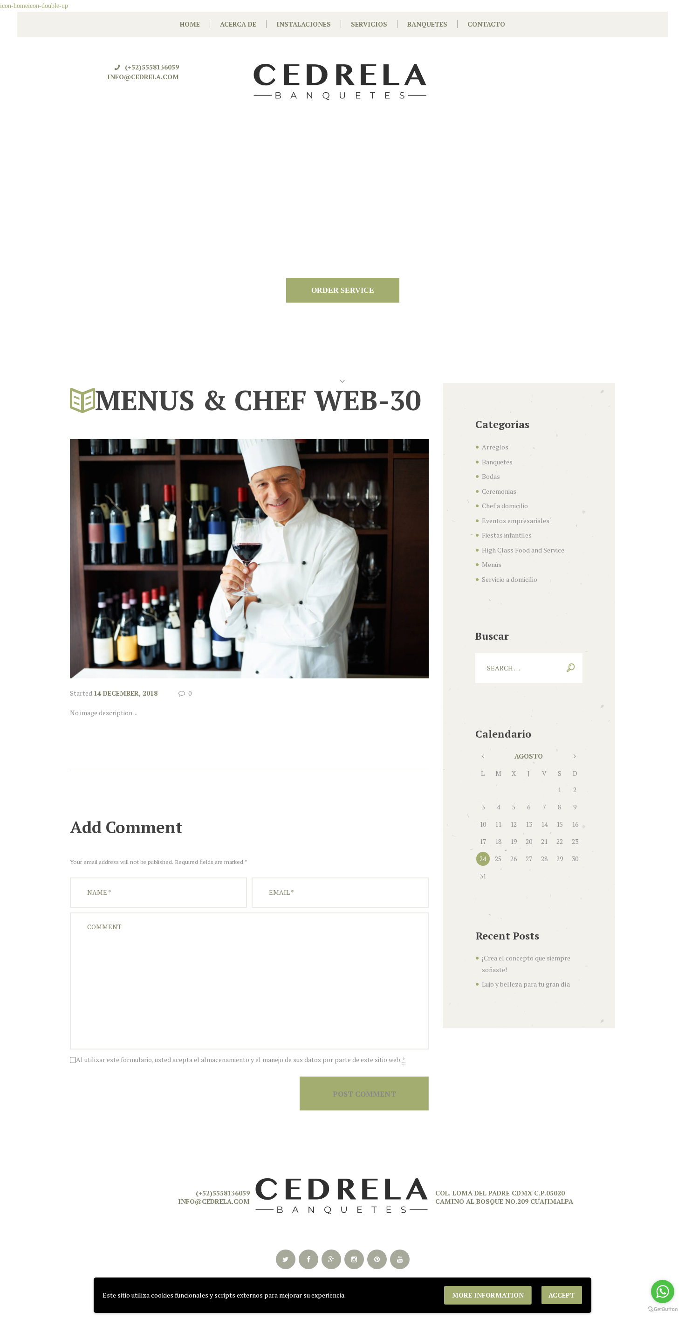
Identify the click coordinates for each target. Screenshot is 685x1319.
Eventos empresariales (515, 520)
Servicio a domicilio (509, 579)
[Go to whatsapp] (662, 1291)
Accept (561, 1295)
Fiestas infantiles (507, 535)
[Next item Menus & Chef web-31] (339, 559)
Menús (491, 564)
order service (342, 290)
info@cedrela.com (143, 76)
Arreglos (495, 446)
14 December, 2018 (126, 693)
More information (488, 1295)
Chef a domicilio (505, 505)
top (342, 1125)
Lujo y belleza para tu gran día (526, 984)
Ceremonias (499, 491)
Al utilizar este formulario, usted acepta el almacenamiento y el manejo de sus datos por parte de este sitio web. (240, 1059)
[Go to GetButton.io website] (663, 1309)
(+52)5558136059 (152, 66)
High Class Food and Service (523, 550)
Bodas (491, 476)
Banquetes (497, 461)
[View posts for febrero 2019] (483, 756)
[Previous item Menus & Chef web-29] (159, 559)
